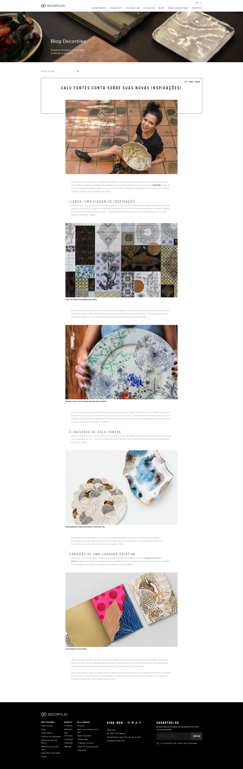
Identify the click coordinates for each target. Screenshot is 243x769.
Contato (197, 8)
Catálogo (149, 8)
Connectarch (47, 733)
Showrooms (83, 740)
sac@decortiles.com (116, 741)
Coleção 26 (133, 8)
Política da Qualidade (51, 737)
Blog (162, 8)
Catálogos (69, 740)
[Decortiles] (53, 6)
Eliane (44, 757)
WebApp (68, 747)
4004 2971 (111, 730)
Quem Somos (99, 8)
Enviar (196, 736)
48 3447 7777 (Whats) (116, 734)
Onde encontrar (178, 8)
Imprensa (82, 750)
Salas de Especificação (88, 747)
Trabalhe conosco (86, 743)
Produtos (116, 8)
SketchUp (69, 743)
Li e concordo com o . (179, 743)
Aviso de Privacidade (51, 753)
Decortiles (157, 185)
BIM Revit (69, 730)
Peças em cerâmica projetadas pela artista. (81, 300)
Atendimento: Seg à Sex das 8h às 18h (124, 737)
